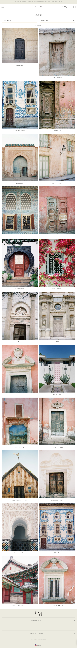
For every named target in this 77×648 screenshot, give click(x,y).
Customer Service (38, 633)
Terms (38, 627)
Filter (9, 20)
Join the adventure (38, 640)
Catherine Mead (38, 620)
